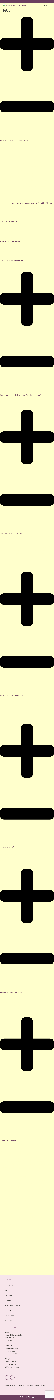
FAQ (6, 1290)
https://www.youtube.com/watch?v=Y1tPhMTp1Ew (31, 203)
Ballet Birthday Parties (14, 1306)
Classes (8, 1300)
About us (8, 1321)
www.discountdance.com (10, 241)
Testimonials (10, 1316)
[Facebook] (7, 1377)
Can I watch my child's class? (12, 533)
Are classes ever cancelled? (11, 992)
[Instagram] (12, 1377)
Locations (9, 1295)
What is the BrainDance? (10, 1141)
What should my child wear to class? (15, 140)
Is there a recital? (7, 847)
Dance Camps (10, 1311)
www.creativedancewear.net (11, 260)
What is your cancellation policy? (13, 695)
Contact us (9, 1285)
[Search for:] (50, 5)
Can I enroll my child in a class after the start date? (20, 395)
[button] (27, 77)
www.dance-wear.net (9, 221)
